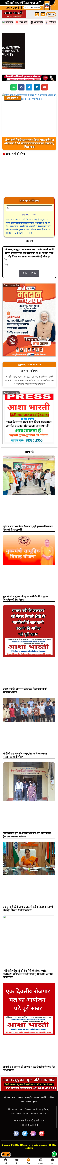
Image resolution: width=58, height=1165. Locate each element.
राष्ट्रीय (20, 1087)
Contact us (30, 1099)
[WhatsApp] (37, 4)
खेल (22, 1092)
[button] (13, 77)
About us (19, 1099)
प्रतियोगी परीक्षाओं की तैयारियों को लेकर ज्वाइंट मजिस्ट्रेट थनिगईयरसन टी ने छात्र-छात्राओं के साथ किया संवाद (28, 964)
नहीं (6, 255)
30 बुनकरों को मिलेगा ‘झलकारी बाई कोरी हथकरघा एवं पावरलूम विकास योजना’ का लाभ (28, 899)
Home (11, 1099)
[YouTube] (43, 4)
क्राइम (36, 1087)
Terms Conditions (31, 1103)
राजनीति (43, 1087)
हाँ (6, 250)
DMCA (43, 1103)
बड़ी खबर (7, 1087)
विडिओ (28, 1092)
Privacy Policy (43, 1099)
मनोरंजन (51, 1087)
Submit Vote (29, 263)
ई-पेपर (35, 1092)
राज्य (13, 1087)
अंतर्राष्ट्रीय (28, 1087)
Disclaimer (16, 1103)
